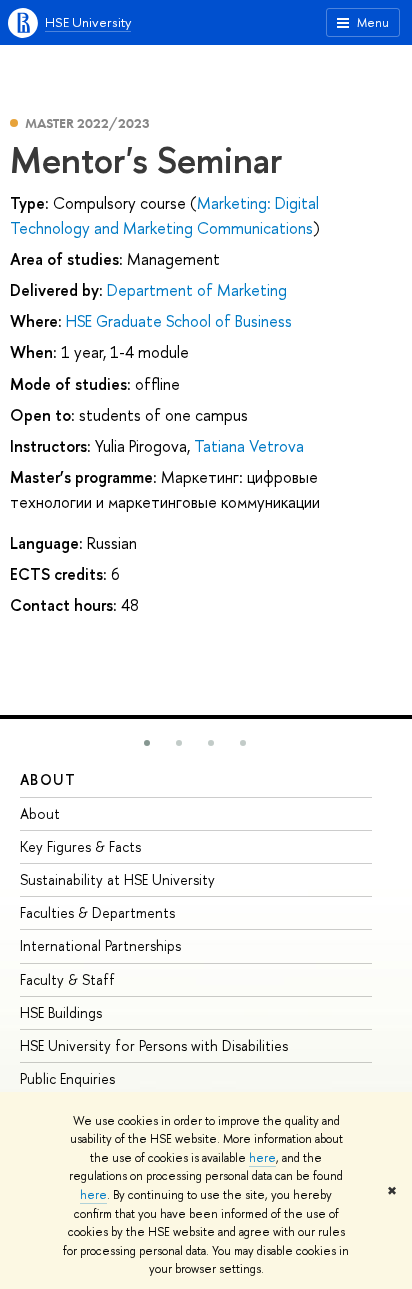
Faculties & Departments (97, 912)
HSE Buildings (61, 1012)
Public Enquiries (67, 1078)
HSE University (88, 22)
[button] (147, 743)
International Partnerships (100, 945)
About (48, 779)
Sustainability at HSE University (117, 879)
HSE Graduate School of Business (179, 321)
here (262, 1158)
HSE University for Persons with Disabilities (154, 1045)
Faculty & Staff (67, 979)
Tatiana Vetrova (249, 446)
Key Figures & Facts (80, 846)
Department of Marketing (197, 290)
